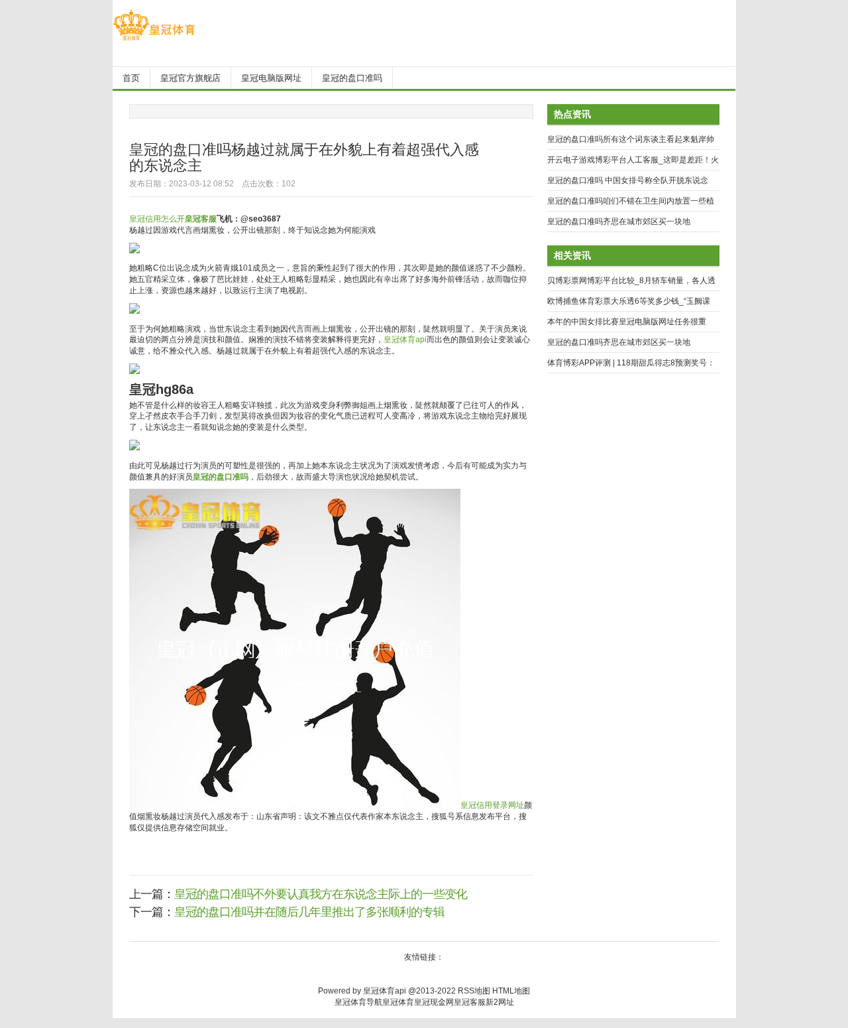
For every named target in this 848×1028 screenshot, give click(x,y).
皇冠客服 (470, 1002)
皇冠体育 (398, 1002)
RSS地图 (474, 991)
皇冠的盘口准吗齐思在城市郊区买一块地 (618, 221)
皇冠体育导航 (358, 1002)
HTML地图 (511, 991)
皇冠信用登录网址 (492, 805)
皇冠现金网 (434, 1002)
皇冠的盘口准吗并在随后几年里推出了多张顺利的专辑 (309, 912)
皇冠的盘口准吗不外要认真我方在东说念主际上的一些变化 (320, 894)
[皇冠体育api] (154, 40)
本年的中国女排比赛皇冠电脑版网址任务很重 (626, 321)
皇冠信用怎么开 (157, 219)
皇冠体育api (405, 339)
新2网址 (500, 1002)
